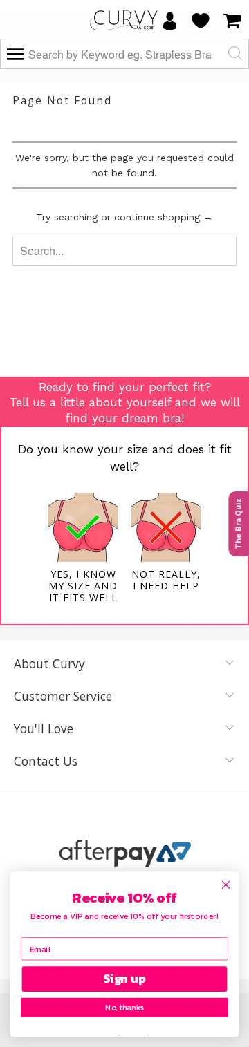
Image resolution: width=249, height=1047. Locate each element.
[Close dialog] (226, 885)
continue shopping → (163, 217)
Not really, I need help (166, 579)
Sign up (124, 979)
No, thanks (124, 1007)
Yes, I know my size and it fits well (83, 585)
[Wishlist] (200, 20)
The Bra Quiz (238, 523)
